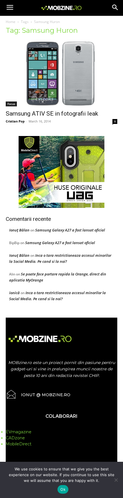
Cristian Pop (15, 121)
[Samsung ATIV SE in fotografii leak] (61, 73)
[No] (116, 480)
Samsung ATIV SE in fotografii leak (52, 113)
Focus (11, 104)
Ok (63, 489)
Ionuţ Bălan (19, 230)
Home (10, 21)
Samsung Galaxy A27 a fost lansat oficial (70, 230)
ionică (14, 292)
